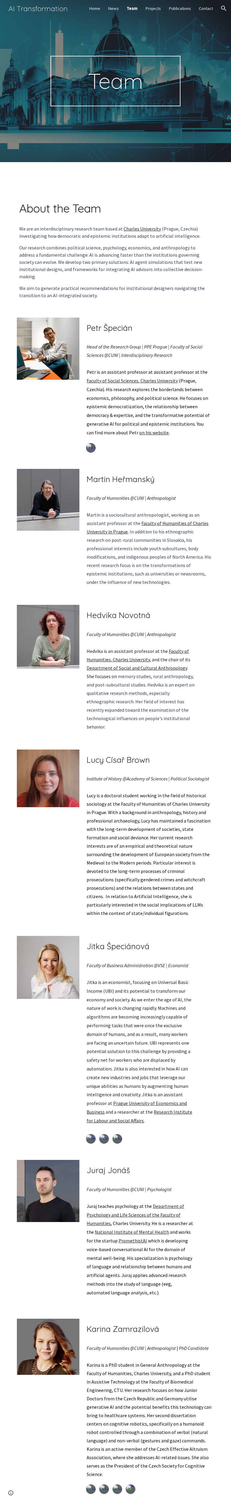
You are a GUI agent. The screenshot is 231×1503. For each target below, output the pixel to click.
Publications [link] (180, 8)
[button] (224, 8)
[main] (115, 81)
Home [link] (94, 8)
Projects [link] (153, 8)
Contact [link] (206, 8)
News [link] (113, 8)
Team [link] (132, 8)
